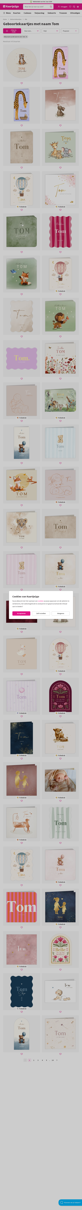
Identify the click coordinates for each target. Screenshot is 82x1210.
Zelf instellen (41, 613)
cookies (40, 601)
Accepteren (21, 613)
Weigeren (60, 613)
